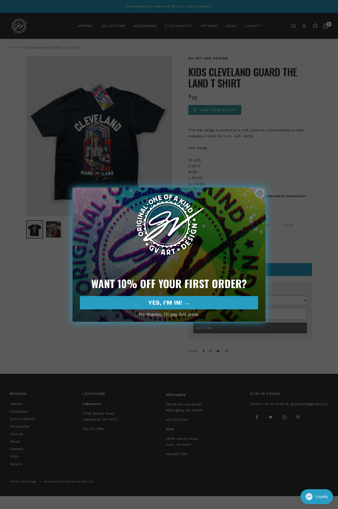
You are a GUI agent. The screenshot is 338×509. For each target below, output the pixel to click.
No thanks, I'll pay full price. (169, 314)
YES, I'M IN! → (169, 302)
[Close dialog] (260, 193)
